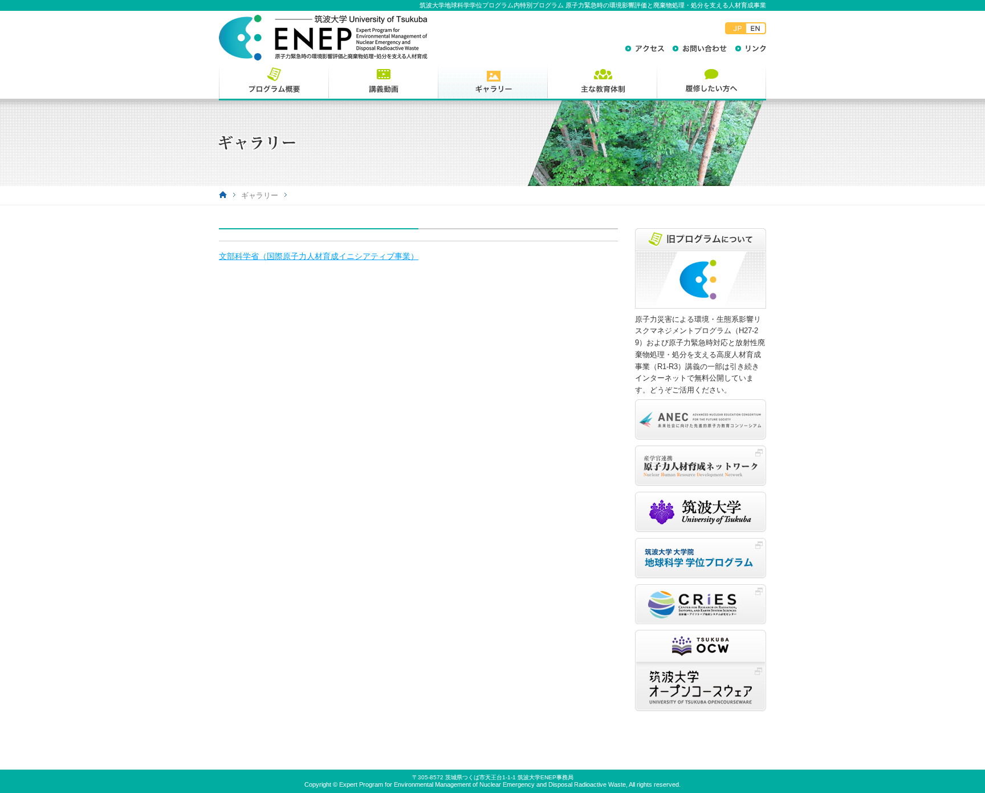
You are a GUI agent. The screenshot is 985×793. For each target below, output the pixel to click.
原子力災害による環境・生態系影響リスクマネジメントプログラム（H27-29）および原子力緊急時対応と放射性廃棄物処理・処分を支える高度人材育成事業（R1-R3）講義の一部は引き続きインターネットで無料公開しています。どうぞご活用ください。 (700, 354)
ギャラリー (259, 195)
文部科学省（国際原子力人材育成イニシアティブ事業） (318, 256)
